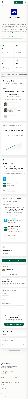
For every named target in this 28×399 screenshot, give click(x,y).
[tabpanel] (14, 167)
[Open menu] (25, 2)
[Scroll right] (26, 75)
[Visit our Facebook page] (8, 388)
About (2, 384)
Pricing (16, 380)
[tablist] (14, 75)
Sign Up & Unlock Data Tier (14, 324)
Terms (14, 396)
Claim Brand (12, 37)
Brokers (16, 377)
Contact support (4, 396)
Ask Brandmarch (15, 260)
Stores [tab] (8, 74)
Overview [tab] (3, 74)
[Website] (14, 20)
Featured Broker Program (6, 382)
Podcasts (17, 382)
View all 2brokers (13, 274)
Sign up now (18, 2)
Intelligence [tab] (14, 74)
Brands (5, 6)
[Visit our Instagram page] (5, 388)
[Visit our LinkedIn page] (2, 388)
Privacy (10, 396)
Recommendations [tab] (23, 74)
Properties (3, 380)
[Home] (2, 5)
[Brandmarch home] (2, 2)
